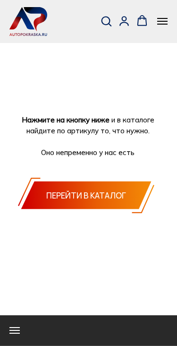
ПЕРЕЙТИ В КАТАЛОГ (86, 195)
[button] (106, 20)
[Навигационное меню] (162, 21)
